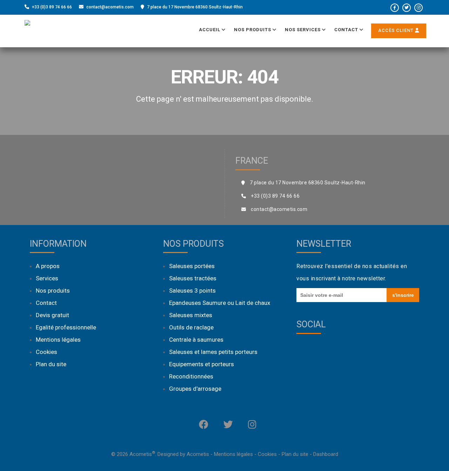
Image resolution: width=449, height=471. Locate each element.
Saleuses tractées (192, 278)
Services (47, 278)
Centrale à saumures (196, 339)
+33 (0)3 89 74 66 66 (52, 7)
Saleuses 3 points (192, 290)
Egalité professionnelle (66, 327)
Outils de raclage (191, 327)
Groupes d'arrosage (195, 388)
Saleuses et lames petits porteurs (213, 351)
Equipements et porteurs (201, 364)
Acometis (198, 454)
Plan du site (51, 364)
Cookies (46, 351)
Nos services (303, 29)
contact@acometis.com (110, 7)
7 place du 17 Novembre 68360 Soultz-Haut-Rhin (195, 7)
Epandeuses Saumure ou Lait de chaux (219, 302)
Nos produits (253, 29)
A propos (48, 265)
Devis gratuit (52, 315)
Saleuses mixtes (190, 315)
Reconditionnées (191, 376)
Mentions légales (58, 339)
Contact (347, 29)
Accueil (210, 29)
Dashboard (325, 454)
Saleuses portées (192, 265)
